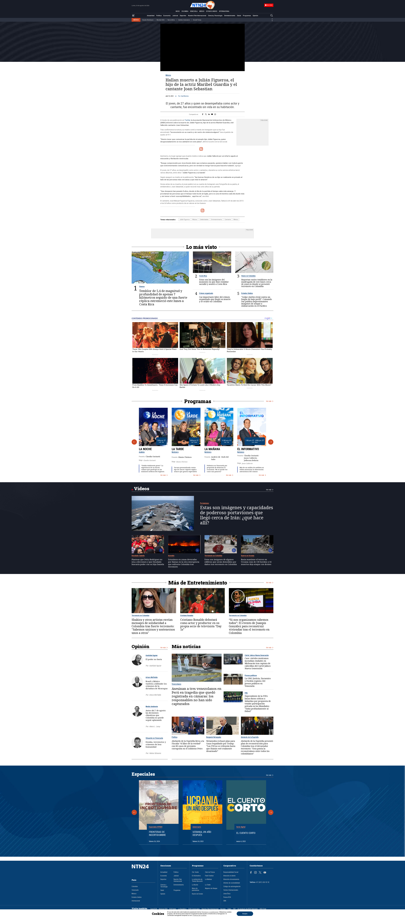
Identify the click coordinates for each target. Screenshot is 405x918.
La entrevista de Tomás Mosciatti (197, 880)
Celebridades (204, 219)
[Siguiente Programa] (270, 442)
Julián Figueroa (185, 219)
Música (194, 219)
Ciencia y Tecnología (215, 15)
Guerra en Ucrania (247, 556)
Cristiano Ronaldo (186, 615)
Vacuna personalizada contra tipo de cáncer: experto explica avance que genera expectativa (185, 470)
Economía (166, 15)
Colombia (135, 886)
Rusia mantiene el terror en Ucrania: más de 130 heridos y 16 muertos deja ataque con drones (256, 561)
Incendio (171, 556)
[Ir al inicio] (143, 869)
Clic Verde (195, 872)
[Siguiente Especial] (270, 812)
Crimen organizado (206, 293)
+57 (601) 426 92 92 (262, 882)
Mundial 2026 (161, 20)
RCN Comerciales (194, 909)
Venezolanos (176, 684)
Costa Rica (203, 276)
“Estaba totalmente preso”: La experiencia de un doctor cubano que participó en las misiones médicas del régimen (152, 469)
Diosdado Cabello (138, 556)
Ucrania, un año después (202, 833)
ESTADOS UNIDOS (211, 11)
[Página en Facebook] (251, 872)
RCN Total (263, 909)
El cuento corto (245, 833)
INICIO (178, 11)
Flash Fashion (209, 876)
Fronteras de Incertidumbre (157, 833)
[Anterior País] (272, 19)
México (168, 75)
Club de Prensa (210, 872)
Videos (141, 488)
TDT (234, 909)
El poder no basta (154, 659)
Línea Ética (226, 894)
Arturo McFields (152, 677)
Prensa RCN (227, 897)
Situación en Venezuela (154, 738)
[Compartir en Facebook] (202, 114)
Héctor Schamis (155, 753)
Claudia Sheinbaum (148, 20)
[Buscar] (271, 15)
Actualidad (150, 15)
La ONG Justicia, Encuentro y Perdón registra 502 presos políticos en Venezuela (258, 682)
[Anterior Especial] (134, 812)
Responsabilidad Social (230, 872)
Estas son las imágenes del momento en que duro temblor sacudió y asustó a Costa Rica (214, 282)
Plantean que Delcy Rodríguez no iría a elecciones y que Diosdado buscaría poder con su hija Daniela (148, 561)
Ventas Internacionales (230, 890)
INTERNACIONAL (224, 11)
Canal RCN (153, 909)
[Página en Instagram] (255, 872)
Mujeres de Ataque (211, 888)
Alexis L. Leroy (154, 726)
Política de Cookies (199, 915)
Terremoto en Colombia (213, 556)
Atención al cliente (229, 876)
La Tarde (178, 449)
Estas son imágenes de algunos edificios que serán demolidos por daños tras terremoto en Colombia (221, 561)
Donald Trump (197, 20)
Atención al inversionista (231, 879)
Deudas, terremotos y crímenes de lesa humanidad (156, 744)
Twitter (187, 120)
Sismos (142, 286)
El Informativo (248, 449)
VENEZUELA (193, 11)
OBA (224, 901)
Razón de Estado (197, 894)
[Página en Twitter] (260, 872)
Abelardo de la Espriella (250, 737)
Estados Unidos (247, 293)
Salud (239, 15)
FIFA (246, 693)
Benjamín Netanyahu (213, 737)
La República (182, 909)
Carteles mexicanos (184, 20)
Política (159, 15)
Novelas (223, 909)
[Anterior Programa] (134, 442)
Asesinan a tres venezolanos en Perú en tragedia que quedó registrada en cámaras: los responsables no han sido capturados (196, 696)
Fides (229, 909)
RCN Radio (172, 909)
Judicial (175, 15)
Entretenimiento (229, 15)
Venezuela (135, 890)
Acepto (244, 914)
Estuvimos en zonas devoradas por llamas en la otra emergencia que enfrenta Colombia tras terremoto (183, 563)
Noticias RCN (163, 909)
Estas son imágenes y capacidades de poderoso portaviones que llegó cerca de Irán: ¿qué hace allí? (236, 515)
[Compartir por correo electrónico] (212, 114)
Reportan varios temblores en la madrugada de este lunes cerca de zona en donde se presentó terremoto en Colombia (256, 283)
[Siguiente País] (272, 21)
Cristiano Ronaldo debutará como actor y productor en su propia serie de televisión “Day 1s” (200, 624)
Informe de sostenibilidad (231, 883)
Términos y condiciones (209, 912)
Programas (247, 15)
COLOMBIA (185, 11)
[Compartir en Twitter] (206, 114)
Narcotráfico (171, 20)
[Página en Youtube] (265, 872)
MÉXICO (201, 11)
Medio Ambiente (152, 706)
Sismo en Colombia (248, 276)
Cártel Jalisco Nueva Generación (257, 655)
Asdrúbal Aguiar (152, 655)
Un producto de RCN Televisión (248, 909)
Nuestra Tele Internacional (197, 15)
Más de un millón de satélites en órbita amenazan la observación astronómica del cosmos (252, 470)
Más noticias (186, 646)
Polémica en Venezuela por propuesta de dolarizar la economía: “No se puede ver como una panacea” (217, 469)
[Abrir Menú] (133, 15)
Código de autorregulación (231, 886)
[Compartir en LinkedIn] (209, 114)
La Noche (145, 449)
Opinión (255, 15)
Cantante (228, 219)
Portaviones (204, 503)
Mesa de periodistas (195, 889)
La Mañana (212, 449)
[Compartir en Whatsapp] (215, 114)
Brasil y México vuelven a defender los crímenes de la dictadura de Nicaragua (156, 685)
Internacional (136, 901)
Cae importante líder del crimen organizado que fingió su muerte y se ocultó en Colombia (215, 299)
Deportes (183, 15)
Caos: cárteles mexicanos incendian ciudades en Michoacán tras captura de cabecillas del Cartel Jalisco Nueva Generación (258, 663)
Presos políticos (251, 675)
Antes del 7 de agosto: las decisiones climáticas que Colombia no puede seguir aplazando (156, 715)
